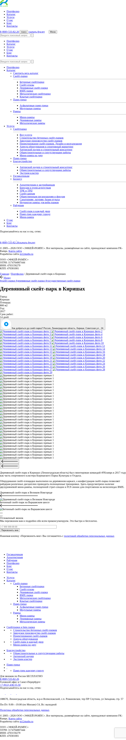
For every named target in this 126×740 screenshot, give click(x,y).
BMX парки (26, 90)
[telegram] (19, 239)
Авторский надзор (23, 656)
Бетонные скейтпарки (32, 82)
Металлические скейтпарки (35, 93)
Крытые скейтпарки (31, 96)
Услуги (10, 17)
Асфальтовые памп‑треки (34, 105)
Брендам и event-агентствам (35, 187)
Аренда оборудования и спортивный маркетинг (47, 146)
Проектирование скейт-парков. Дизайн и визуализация (51, 143)
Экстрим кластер (29, 173)
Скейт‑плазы (27, 85)
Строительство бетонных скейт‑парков (35, 630)
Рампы (17, 111)
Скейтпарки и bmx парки (21, 627)
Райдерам (18, 205)
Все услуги (26, 134)
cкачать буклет (37, 31)
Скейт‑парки (20, 583)
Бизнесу (17, 179)
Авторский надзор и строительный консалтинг (46, 149)
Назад (6, 277)
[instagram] (14, 239)
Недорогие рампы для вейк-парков (39, 202)
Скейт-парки (20, 76)
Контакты (12, 26)
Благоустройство (22, 161)
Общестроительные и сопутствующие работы (45, 152)
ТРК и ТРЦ (26, 190)
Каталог (11, 14)
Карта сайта (15, 251)
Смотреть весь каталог (25, 73)
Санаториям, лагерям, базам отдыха (40, 199)
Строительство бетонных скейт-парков (41, 137)
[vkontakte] (8, 239)
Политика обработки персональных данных (24, 710)
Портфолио (13, 11)
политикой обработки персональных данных (89, 536)
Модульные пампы (30, 108)
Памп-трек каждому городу (35, 214)
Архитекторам (15, 557)
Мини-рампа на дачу (31, 155)
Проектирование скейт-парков (30, 636)
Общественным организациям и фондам (42, 196)
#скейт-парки (8, 280)
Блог (9, 23)
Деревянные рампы (31, 120)
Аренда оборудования (25, 639)
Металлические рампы (32, 123)
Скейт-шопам (27, 193)
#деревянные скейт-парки (30, 280)
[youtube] (3, 239)
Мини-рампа (27, 217)
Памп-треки (20, 99)
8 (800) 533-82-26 (9, 31)
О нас (10, 20)
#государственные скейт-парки (62, 280)
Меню (53, 32)
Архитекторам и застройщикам (37, 184)
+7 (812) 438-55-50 (10, 685)
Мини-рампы (27, 117)
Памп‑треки (20, 158)
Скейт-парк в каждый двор (35, 211)
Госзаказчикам (21, 176)
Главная (4, 274)
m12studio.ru (26, 254)
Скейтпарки (20, 129)
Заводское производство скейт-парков (41, 140)
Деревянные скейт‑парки (34, 87)
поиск (24, 32)
